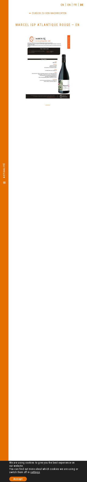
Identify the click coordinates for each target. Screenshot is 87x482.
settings (35, 472)
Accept (18, 479)
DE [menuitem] (81, 4)
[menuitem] (62, 4)
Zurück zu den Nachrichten (49, 13)
